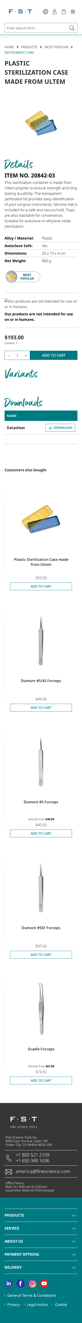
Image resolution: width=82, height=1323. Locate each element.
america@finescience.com (43, 1171)
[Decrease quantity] (8, 355)
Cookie (61, 1304)
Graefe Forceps (41, 1049)
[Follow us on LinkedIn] (9, 1283)
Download (63, 427)
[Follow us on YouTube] (44, 1283)
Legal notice (37, 1304)
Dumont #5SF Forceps (41, 927)
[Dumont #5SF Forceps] (41, 887)
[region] (41, 124)
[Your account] (54, 11)
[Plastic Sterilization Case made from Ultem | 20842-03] (41, 124)
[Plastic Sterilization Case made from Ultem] (41, 519)
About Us (14, 1241)
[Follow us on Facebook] (20, 1283)
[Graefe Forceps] (41, 1009)
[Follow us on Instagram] (32, 1283)
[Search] (72, 28)
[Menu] (72, 11)
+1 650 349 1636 (32, 1160)
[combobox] (36, 28)
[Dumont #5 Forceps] (41, 761)
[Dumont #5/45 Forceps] (41, 640)
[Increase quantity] (26, 355)
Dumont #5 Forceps (41, 801)
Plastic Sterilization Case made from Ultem (41, 562)
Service (12, 1228)
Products (14, 1215)
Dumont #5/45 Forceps (41, 680)
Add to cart (54, 355)
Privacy (13, 1304)
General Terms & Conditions (31, 1295)
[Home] (20, 11)
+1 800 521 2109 (32, 1155)
